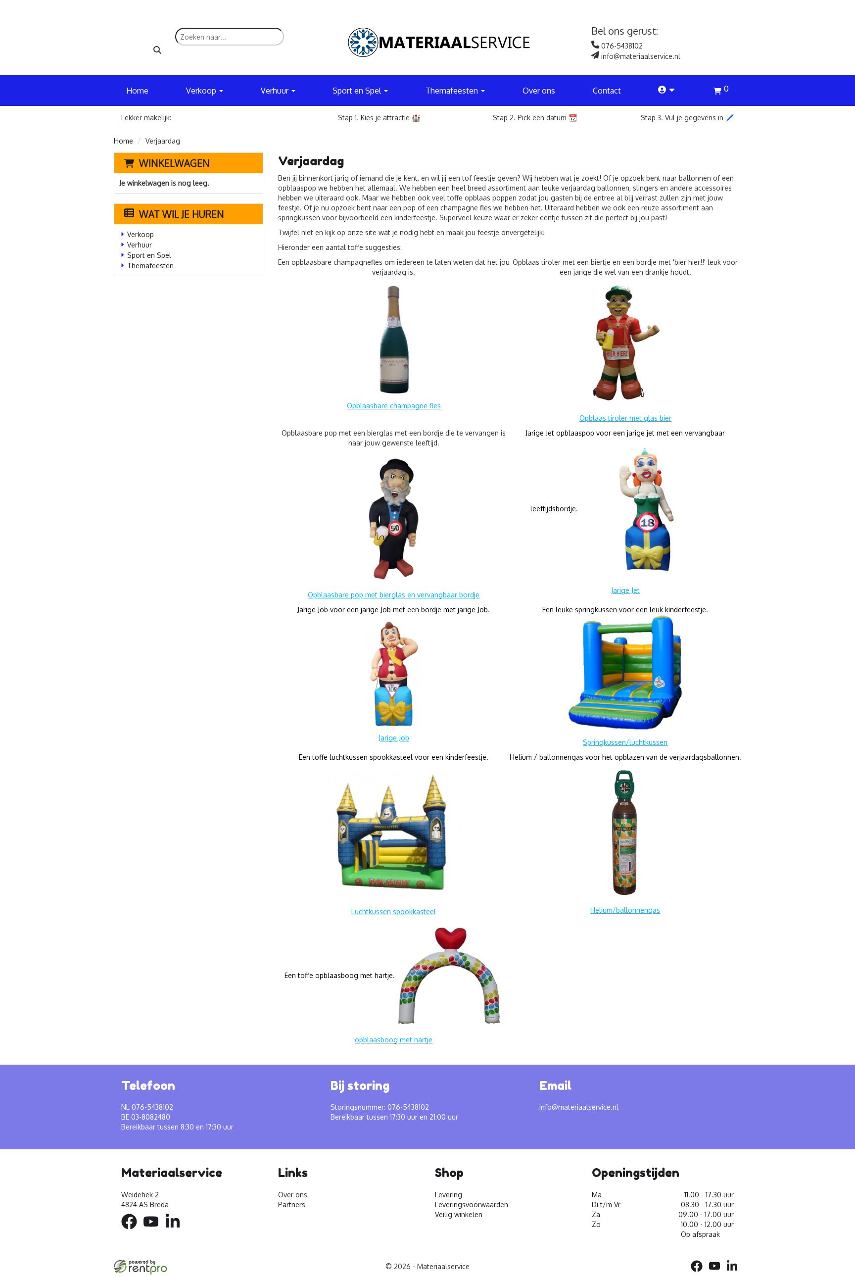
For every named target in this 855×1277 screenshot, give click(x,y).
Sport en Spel (149, 255)
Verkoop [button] (202, 91)
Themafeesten (150, 265)
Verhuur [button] (275, 91)
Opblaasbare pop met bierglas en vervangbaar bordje (393, 594)
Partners (291, 1204)
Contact (607, 91)
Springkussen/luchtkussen (625, 742)
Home (137, 91)
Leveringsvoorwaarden (471, 1204)
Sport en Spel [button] (357, 91)
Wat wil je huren (181, 214)
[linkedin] (176, 1231)
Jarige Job (394, 738)
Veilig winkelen (458, 1214)
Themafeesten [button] (453, 91)
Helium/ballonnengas (625, 910)
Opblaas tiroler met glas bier (625, 418)
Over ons (538, 91)
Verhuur (139, 245)
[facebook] (132, 1231)
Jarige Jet (625, 590)
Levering (448, 1194)
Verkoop (140, 234)
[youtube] (154, 1231)
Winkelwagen (174, 163)
